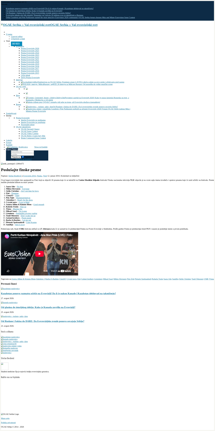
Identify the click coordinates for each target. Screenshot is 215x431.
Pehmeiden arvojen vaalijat (26, 213)
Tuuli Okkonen (197, 279)
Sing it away (20, 225)
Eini (79, 279)
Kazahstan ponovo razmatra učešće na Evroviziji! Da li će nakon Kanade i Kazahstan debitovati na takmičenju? (50, 8)
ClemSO (62, 279)
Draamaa (15, 193)
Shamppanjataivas (23, 198)
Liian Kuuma (31, 222)
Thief (17, 195)
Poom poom (26, 218)
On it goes (23, 211)
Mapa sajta (5, 418)
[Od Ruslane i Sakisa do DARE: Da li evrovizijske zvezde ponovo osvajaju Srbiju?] (14, 341)
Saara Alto (167, 279)
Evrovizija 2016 (29, 176)
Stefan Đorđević (15, 176)
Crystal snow (72, 279)
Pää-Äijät (130, 279)
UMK (206, 279)
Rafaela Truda (157, 279)
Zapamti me (29, 157)
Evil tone (25, 189)
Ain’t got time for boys (30, 191)
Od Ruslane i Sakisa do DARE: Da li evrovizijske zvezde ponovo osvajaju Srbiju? (38, 13)
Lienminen (98, 279)
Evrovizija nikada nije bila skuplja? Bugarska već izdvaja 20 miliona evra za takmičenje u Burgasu (44, 15)
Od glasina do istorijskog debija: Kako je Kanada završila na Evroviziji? (34, 11)
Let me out (26, 220)
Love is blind (24, 202)
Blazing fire (17, 209)
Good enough (38, 204)
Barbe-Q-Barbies (52, 279)
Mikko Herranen (120, 279)
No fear (20, 187)
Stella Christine (185, 279)
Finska (39, 176)
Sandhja (175, 279)
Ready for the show (25, 200)
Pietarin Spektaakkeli (143, 279)
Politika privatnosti (8, 423)
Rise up (23, 207)
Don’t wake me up (28, 216)
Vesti (45, 176)
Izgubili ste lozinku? (24, 159)
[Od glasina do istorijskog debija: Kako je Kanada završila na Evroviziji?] (9, 339)
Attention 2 (40, 279)
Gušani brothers (87, 279)
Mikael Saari (108, 279)
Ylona (211, 279)
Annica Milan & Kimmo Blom (23, 279)
